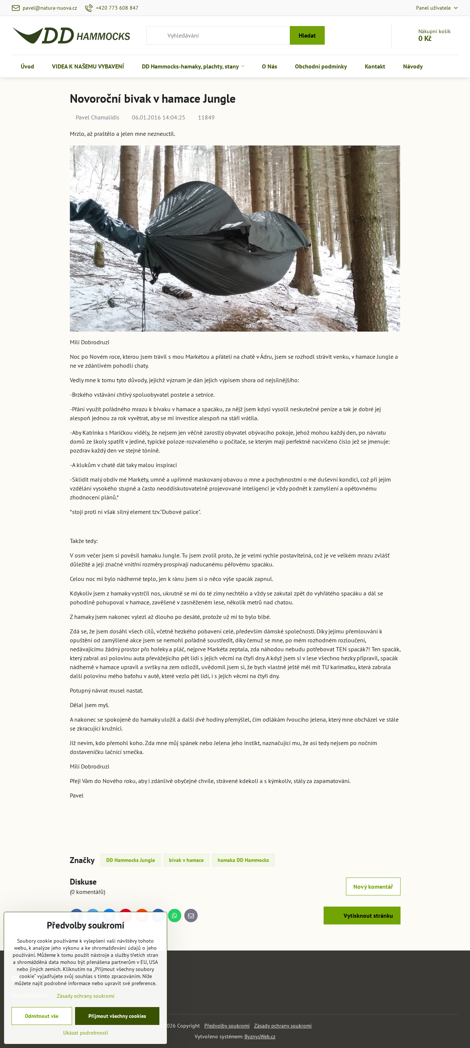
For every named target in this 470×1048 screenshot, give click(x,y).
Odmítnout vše (41, 1016)
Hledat (307, 35)
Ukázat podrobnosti (85, 1032)
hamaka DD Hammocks (243, 860)
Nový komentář (373, 886)
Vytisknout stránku (367, 915)
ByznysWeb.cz (259, 1036)
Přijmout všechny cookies (117, 1016)
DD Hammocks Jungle (130, 860)
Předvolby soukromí (227, 1025)
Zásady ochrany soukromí (283, 1025)
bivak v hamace (186, 860)
